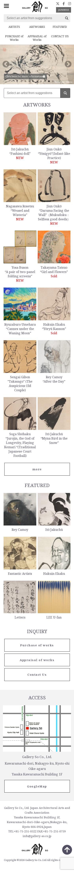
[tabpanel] (37, 64)
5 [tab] (37, 81)
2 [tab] (25, 81)
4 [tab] (33, 81)
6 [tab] (41, 81)
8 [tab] (49, 81)
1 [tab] (21, 81)
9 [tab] (53, 81)
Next (68, 64)
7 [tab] (45, 81)
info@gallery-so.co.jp (37, 836)
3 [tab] (29, 81)
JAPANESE (63, 9)
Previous (6, 64)
